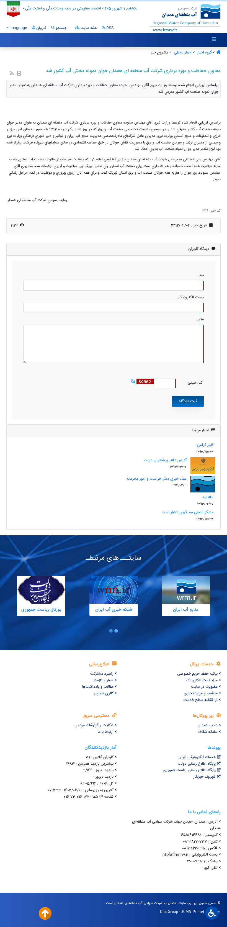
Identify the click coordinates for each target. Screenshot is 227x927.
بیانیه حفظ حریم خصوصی (197, 674)
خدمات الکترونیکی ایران (197, 757)
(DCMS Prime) (191, 911)
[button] (116, 631)
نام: (201, 275)
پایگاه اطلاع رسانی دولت (197, 764)
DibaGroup (169, 911)
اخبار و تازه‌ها (104, 680)
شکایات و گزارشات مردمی (94, 725)
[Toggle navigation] (214, 40)
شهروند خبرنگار (204, 777)
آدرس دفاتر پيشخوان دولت (165, 460)
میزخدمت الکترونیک (202, 680)
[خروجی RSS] (12, 74)
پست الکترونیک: (191, 297)
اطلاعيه (207, 497)
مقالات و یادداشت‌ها (98, 687)
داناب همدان (208, 725)
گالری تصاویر (104, 693)
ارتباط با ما (106, 732)
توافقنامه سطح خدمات (200, 700)
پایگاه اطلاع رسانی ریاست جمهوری (189, 770)
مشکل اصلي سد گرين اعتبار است (187, 512)
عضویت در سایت (204, 687)
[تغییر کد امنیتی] (133, 381)
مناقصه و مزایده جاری (201, 693)
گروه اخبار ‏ (204, 52)
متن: (200, 319)
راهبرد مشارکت (102, 674)
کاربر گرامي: (204, 445)
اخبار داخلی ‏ (182, 52)
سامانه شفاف (208, 732)
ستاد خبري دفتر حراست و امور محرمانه (157, 479)
